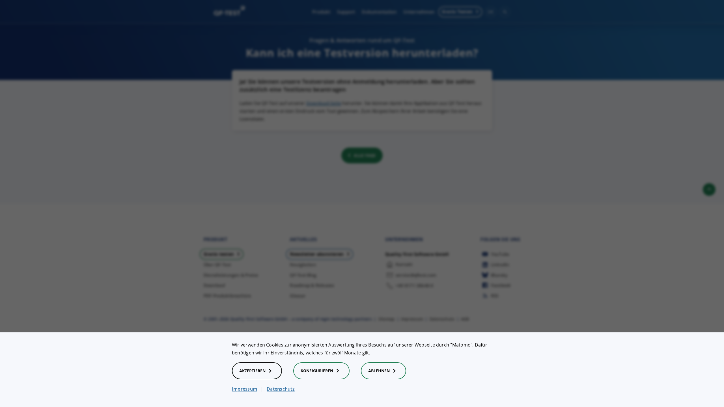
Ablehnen (379, 370)
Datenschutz (281, 389)
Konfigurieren (317, 370)
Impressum (244, 389)
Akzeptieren (252, 370)
